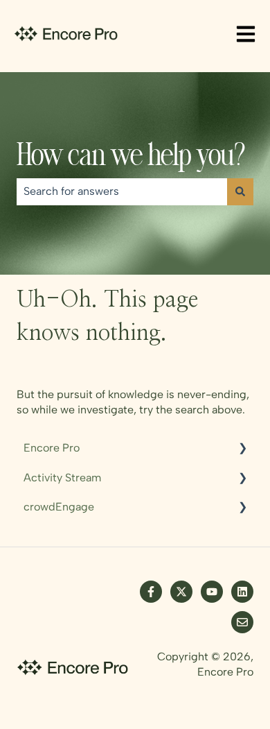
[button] (242, 449)
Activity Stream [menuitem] (62, 477)
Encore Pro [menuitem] (52, 447)
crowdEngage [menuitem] (59, 506)
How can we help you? (131, 158)
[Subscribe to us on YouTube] (212, 592)
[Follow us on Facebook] (151, 592)
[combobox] (122, 191)
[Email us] (242, 622)
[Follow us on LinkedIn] (242, 592)
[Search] (240, 191)
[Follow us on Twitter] (181, 592)
